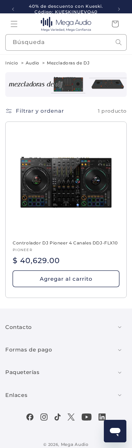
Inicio (11, 63)
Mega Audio (75, 444)
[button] (14, 24)
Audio (32, 63)
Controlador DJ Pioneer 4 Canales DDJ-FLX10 (65, 242)
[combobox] (66, 42)
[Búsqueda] (118, 42)
